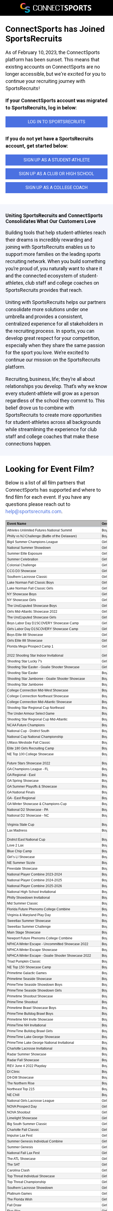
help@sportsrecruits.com (33, 511)
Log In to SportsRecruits (56, 121)
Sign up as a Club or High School (56, 173)
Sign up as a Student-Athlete (57, 159)
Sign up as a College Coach (56, 187)
